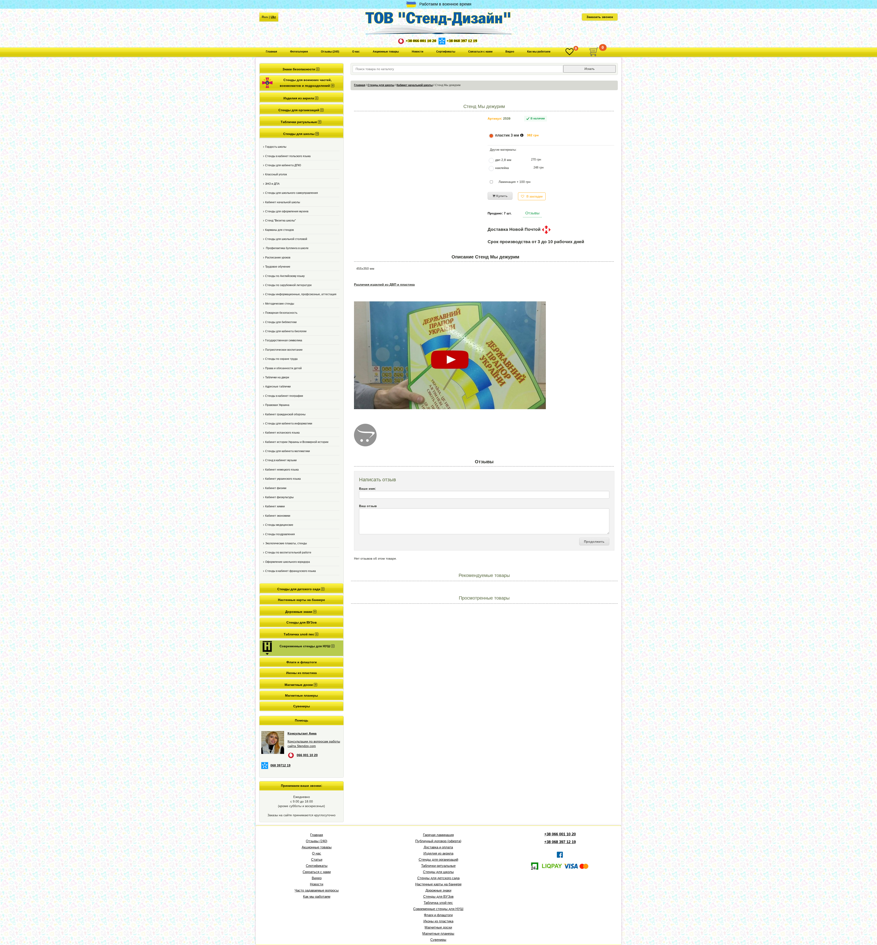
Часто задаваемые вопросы (317, 890)
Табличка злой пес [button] (299, 634)
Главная (271, 51)
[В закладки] (569, 51)
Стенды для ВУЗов (301, 622)
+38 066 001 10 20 (421, 41)
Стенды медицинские (279, 524)
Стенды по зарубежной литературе (288, 285)
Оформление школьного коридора (287, 561)
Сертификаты (445, 51)
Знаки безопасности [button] (299, 69)
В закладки (534, 196)
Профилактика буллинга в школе (287, 248)
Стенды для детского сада (438, 878)
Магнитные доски (438, 927)
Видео (509, 51)
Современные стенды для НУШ (438, 909)
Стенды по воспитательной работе (288, 552)
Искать (589, 69)
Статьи (316, 859)
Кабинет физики (275, 488)
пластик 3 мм (507, 135)
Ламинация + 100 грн (515, 182)
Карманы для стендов (279, 230)
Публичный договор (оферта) (438, 841)
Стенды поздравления (280, 534)
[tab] (301, 68)
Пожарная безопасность (281, 312)
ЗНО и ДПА (272, 183)
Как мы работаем (538, 51)
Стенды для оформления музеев (286, 211)
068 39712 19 (280, 765)
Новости (417, 51)
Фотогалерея (299, 51)
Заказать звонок (599, 17)
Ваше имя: (367, 488)
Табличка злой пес (438, 903)
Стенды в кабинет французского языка (290, 571)
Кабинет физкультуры (279, 497)
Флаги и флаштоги (301, 662)
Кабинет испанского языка (282, 432)
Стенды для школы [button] (299, 134)
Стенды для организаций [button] (299, 110)
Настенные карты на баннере (301, 600)
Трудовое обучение (277, 266)
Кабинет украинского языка (283, 478)
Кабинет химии (275, 506)
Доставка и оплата (438, 847)
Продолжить (594, 541)
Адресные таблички (278, 386)
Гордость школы (275, 146)
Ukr (273, 17)
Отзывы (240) (330, 51)
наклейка (502, 168)
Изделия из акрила (438, 853)
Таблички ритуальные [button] (299, 122)
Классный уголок (276, 174)
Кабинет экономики (277, 515)
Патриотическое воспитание (284, 349)
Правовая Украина (277, 405)
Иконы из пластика (301, 673)
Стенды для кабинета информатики (288, 423)
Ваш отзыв (368, 506)
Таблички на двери (277, 377)
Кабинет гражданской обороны (285, 414)
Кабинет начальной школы (282, 202)
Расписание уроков (277, 257)
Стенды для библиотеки (281, 322)
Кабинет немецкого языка (282, 469)
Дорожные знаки (438, 890)
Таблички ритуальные (438, 866)
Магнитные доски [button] (299, 685)
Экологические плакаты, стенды (286, 543)
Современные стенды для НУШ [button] (305, 646)
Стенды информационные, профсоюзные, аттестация (300, 294)
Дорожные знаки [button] (299, 611)
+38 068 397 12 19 (461, 41)
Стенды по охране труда (281, 359)
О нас (356, 51)
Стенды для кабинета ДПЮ (283, 165)
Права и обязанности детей (283, 368)
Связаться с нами (480, 51)
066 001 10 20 (307, 755)
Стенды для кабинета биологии (285, 331)
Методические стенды (279, 303)
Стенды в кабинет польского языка (288, 156)
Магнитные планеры (301, 695)
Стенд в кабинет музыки (281, 460)
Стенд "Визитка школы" (280, 220)
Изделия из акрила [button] (299, 98)
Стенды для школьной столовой (286, 239)
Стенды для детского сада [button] (299, 589)
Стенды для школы (380, 85)
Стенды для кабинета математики (287, 451)
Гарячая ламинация (438, 835)
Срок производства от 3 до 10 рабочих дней (536, 242)
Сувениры (301, 706)
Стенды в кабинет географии (284, 395)
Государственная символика (283, 340)
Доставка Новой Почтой (515, 229)
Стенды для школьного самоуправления (291, 193)
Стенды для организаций (438, 859)
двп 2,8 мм (503, 160)
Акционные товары (386, 51)
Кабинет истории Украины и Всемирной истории (296, 442)
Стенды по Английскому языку (285, 276)
